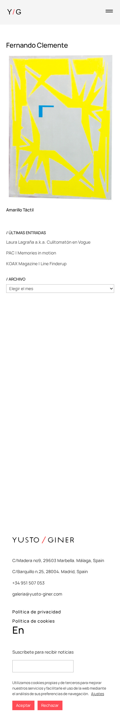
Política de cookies (33, 621)
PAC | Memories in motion (31, 253)
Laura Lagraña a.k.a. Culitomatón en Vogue (48, 242)
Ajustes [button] (97, 693)
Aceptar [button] (23, 705)
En (18, 630)
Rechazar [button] (50, 705)
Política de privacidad (36, 612)
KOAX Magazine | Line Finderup (36, 263)
